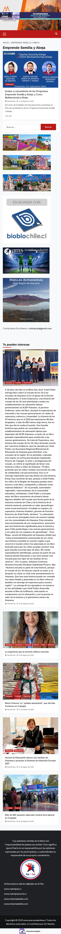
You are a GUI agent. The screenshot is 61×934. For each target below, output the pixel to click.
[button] (6, 33)
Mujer (43, 645)
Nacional (51, 645)
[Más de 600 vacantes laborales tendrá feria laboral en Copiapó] (30, 793)
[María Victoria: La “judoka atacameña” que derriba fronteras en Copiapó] (30, 681)
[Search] (56, 33)
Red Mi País (11, 101)
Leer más (8, 116)
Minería (36, 645)
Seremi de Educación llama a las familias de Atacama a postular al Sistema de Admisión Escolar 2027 (30, 760)
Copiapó (18, 383)
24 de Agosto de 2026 (26, 655)
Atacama (9, 383)
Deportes (27, 696)
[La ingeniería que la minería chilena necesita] (30, 629)
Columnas (9, 84)
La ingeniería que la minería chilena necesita (27, 652)
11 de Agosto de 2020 (26, 101)
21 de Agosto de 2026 (26, 709)
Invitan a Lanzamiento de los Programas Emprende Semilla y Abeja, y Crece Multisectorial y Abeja (26, 94)
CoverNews (34, 923)
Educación (27, 383)
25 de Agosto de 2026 (26, 604)
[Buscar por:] (23, 127)
